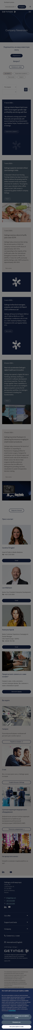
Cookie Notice (12, 1010)
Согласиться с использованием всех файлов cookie (16, 1016)
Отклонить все (16, 1022)
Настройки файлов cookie (16, 1026)
